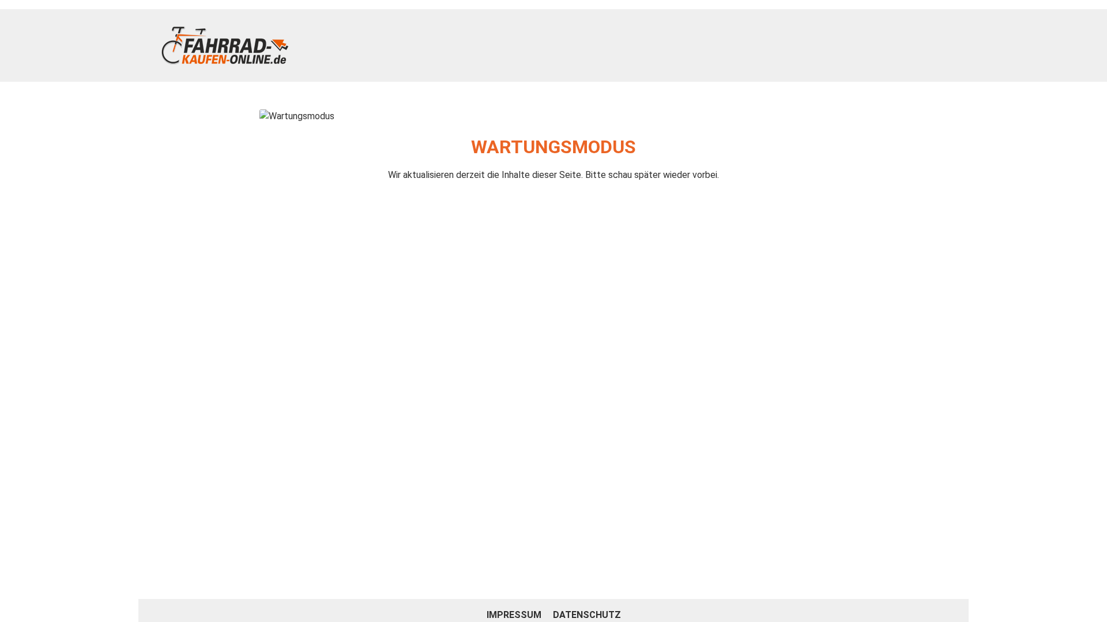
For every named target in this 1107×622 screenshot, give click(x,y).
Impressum (515, 614)
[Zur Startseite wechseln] (224, 45)
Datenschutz (587, 614)
